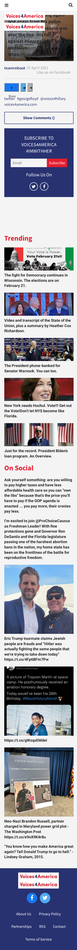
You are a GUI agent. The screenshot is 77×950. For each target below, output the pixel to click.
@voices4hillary (53, 99)
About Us (23, 914)
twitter (9, 99)
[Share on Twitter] (23, 87)
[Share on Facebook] (11, 87)
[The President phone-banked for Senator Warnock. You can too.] (39, 349)
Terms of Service (38, 939)
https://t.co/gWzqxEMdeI (25, 740)
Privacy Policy (50, 914)
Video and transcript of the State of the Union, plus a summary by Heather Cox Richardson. (37, 325)
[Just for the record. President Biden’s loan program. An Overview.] (39, 434)
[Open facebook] (44, 186)
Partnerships (21, 926)
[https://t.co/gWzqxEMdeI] (39, 701)
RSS (42, 926)
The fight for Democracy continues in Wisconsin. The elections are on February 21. (36, 280)
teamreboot (14, 68)
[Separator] (30, 87)
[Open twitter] (34, 186)
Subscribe (57, 163)
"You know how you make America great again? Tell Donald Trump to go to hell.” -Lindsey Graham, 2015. (38, 851)
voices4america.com (20, 105)
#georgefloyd (27, 99)
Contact (59, 926)
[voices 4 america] (38, 21)
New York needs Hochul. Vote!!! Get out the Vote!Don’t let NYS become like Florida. (38, 410)
